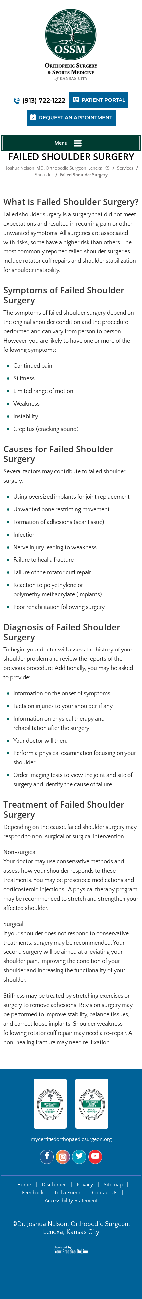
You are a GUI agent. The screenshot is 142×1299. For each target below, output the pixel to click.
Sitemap (113, 1185)
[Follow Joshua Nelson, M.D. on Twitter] (79, 1157)
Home (24, 1185)
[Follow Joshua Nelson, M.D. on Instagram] (63, 1157)
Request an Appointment (75, 118)
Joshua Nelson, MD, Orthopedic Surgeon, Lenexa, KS (58, 168)
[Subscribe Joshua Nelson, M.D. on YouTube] (95, 1157)
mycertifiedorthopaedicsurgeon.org (71, 1139)
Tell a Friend (68, 1193)
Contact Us (104, 1193)
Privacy (85, 1185)
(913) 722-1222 (43, 100)
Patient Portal (103, 100)
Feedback (33, 1193)
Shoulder (44, 175)
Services (125, 168)
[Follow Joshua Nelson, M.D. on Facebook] (46, 1157)
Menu (61, 143)
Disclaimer (54, 1185)
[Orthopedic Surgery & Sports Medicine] (71, 44)
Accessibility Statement (71, 1201)
